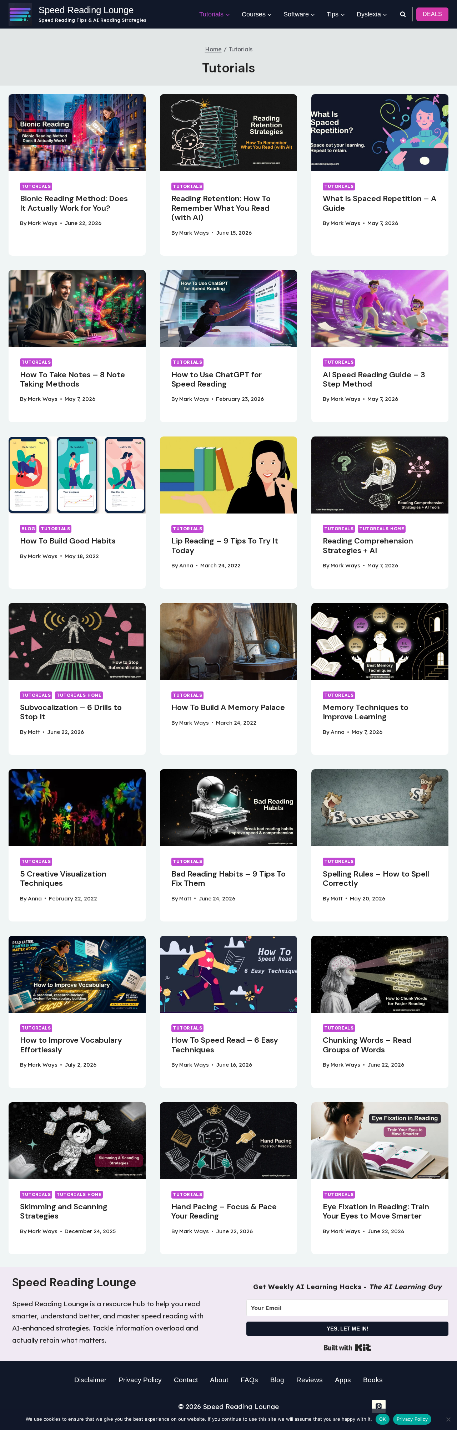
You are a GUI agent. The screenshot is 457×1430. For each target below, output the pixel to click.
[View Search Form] (403, 14)
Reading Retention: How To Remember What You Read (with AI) (221, 208)
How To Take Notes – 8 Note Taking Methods (72, 379)
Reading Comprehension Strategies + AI (368, 545)
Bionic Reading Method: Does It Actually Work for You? (74, 203)
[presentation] (77, 132)
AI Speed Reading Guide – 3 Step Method (374, 379)
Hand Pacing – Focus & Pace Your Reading (224, 1211)
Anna (186, 565)
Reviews (309, 1380)
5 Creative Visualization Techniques (63, 878)
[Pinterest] (379, 1406)
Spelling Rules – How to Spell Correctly (376, 878)
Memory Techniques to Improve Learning (365, 712)
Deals (432, 14)
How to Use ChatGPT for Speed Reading (216, 379)
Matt (34, 732)
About (219, 1380)
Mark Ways (42, 223)
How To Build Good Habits (68, 541)
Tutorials (36, 186)
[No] (448, 1419)
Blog (28, 528)
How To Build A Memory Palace (228, 707)
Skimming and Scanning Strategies (63, 1211)
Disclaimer (90, 1380)
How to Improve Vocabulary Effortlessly (71, 1044)
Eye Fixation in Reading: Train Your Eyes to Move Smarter (376, 1211)
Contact (186, 1380)
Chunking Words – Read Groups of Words (367, 1044)
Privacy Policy (140, 1380)
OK (382, 1419)
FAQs (249, 1380)
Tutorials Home (381, 528)
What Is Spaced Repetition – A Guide (379, 203)
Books (373, 1380)
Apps (343, 1380)
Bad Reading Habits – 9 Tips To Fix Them (228, 878)
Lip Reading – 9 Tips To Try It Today (224, 545)
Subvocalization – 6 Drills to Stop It (71, 712)
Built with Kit (347, 1347)
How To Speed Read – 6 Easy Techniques (224, 1044)
